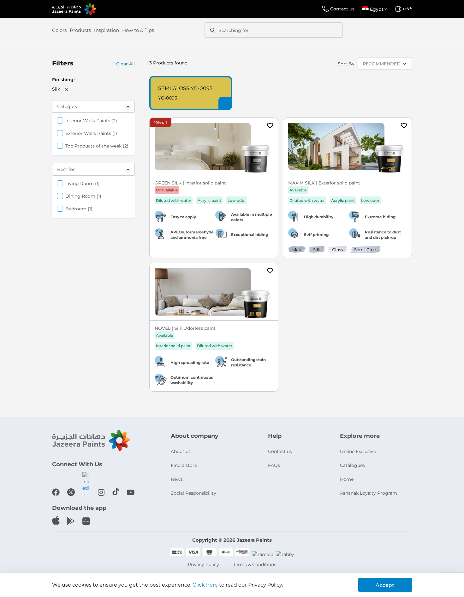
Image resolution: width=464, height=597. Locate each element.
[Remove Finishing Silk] (66, 89)
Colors (59, 30)
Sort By (346, 64)
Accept (385, 585)
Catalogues (352, 465)
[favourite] (270, 126)
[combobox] (274, 30)
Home (347, 479)
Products (80, 30)
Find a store (184, 465)
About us (181, 451)
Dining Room (83, 196)
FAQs (274, 465)
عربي (407, 7)
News (177, 479)
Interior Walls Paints (91, 121)
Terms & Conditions (254, 564)
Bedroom (78, 209)
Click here (205, 585)
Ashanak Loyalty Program (368, 493)
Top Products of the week (96, 146)
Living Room (82, 183)
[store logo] (74, 9)
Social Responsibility (193, 493)
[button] (375, 9)
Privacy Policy (203, 564)
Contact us (342, 9)
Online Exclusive (358, 451)
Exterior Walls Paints (91, 133)
